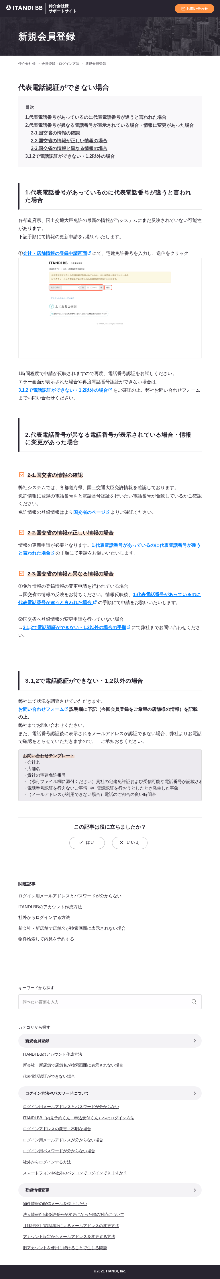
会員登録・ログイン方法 (60, 64)
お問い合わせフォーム (41, 709)
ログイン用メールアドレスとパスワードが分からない (69, 895)
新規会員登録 (47, 36)
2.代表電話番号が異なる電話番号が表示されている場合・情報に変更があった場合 (109, 125)
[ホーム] (26, 8)
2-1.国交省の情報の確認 (55, 132)
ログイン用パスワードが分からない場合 (59, 1151)
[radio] (87, 843)
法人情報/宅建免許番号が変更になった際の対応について (73, 1214)
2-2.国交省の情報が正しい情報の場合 (69, 140)
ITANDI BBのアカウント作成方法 (50, 906)
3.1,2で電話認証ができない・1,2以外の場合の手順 (74, 627)
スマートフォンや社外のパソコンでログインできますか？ (75, 1173)
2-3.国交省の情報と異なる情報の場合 (69, 148)
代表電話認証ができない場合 (49, 1076)
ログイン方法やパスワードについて (57, 1093)
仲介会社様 (27, 64)
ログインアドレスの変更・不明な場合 (57, 1128)
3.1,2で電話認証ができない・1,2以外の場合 (70, 156)
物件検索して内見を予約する (46, 938)
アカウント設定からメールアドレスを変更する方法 (69, 1236)
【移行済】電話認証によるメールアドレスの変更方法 (71, 1225)
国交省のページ (89, 512)
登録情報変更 (37, 1190)
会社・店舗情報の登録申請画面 (55, 253)
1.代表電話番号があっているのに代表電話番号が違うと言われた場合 (95, 117)
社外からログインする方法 (44, 917)
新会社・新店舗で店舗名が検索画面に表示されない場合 (72, 928)
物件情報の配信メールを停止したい (55, 1203)
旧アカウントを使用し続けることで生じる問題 (65, 1247)
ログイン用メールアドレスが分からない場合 (63, 1140)
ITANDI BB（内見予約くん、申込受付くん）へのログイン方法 (78, 1118)
